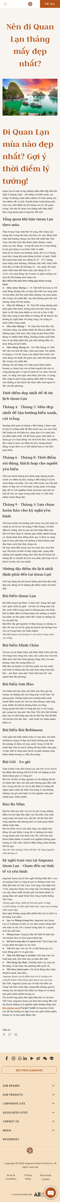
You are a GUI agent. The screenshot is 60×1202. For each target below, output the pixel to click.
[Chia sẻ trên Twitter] (10, 1035)
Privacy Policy (28, 1176)
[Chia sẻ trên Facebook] (4, 1035)
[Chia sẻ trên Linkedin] (16, 1035)
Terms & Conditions (10, 1176)
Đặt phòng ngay (11, 1007)
